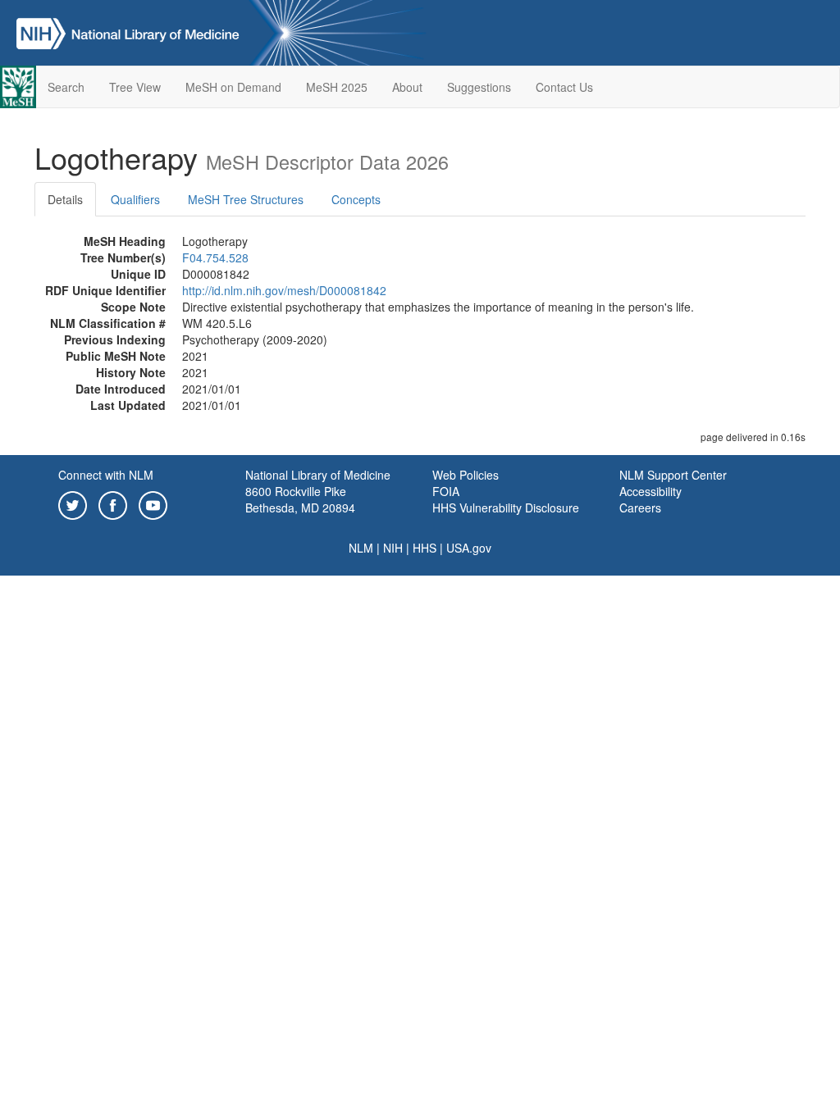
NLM (361, 548)
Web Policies (465, 475)
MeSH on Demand (233, 87)
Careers (640, 507)
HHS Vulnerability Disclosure (505, 507)
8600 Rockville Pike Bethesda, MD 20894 (300, 499)
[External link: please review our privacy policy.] (72, 503)
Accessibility (650, 491)
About (407, 87)
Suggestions (479, 87)
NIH (393, 548)
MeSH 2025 (337, 87)
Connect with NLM (105, 475)
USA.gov (468, 548)
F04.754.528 (215, 257)
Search (66, 87)
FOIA (445, 491)
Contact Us (564, 87)
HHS (424, 548)
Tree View (135, 87)
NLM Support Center (673, 475)
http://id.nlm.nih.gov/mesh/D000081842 (284, 290)
